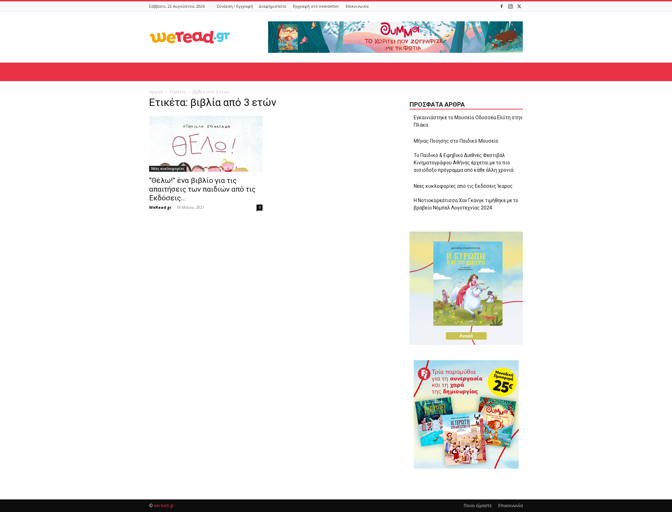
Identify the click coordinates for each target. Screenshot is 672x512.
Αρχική (156, 92)
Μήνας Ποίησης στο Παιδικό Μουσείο (456, 141)
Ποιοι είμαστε (478, 506)
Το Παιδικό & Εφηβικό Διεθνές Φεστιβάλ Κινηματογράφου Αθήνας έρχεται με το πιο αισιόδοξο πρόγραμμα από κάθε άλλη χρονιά (463, 162)
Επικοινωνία (357, 6)
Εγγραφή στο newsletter (316, 6)
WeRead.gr (160, 207)
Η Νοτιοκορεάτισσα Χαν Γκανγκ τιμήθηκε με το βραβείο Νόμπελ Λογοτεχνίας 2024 (466, 204)
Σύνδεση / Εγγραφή (235, 6)
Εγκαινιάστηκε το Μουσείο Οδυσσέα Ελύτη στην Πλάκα (468, 121)
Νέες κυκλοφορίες (167, 168)
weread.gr (164, 506)
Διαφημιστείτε (272, 6)
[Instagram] (510, 6)
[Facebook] (501, 6)
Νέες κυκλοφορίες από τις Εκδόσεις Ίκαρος (463, 186)
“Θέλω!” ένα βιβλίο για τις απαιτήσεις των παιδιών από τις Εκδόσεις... (202, 189)
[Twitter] (519, 6)
